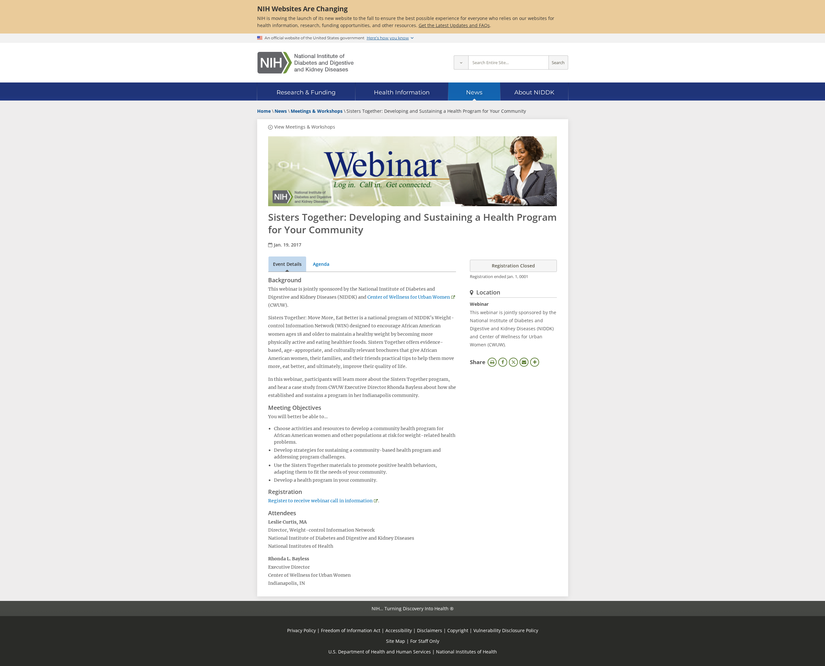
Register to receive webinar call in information (320, 501)
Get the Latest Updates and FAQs (454, 25)
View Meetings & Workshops (304, 127)
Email (524, 362)
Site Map (395, 641)
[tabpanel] (362, 431)
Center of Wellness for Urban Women (408, 297)
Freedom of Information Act (350, 630)
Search (558, 62)
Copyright (457, 630)
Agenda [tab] (321, 264)
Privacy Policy (301, 630)
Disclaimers (429, 630)
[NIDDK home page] (305, 62)
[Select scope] (461, 62)
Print (492, 362)
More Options (534, 362)
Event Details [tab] (287, 264)
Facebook (502, 362)
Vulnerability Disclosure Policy (505, 630)
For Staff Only (424, 641)
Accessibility (398, 630)
